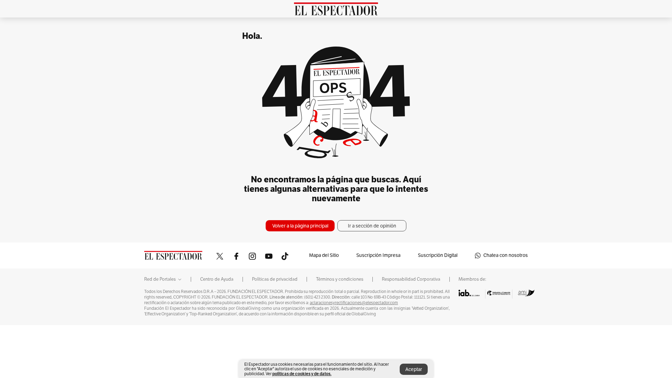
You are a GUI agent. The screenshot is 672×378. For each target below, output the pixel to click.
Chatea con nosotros (505, 255)
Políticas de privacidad (275, 279)
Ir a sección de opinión (372, 226)
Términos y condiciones (339, 279)
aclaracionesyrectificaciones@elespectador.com (354, 302)
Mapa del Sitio (324, 255)
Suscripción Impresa (378, 255)
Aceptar (413, 369)
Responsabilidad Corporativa (411, 279)
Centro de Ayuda (216, 279)
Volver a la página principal (300, 226)
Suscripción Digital (437, 255)
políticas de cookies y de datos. (301, 373)
